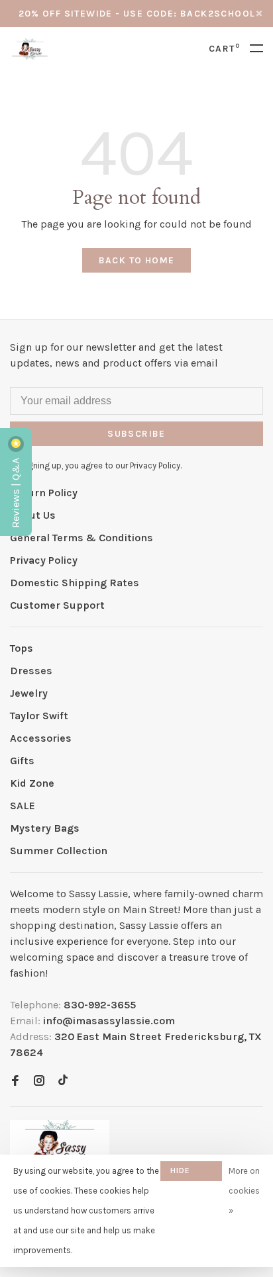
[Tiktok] (63, 1081)
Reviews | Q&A (15, 491)
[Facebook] (15, 1081)
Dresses (31, 670)
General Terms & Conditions (81, 537)
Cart (224, 48)
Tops (21, 648)
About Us (33, 515)
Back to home (137, 260)
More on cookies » (244, 1190)
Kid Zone (32, 783)
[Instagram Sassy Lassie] (39, 1081)
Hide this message (191, 1173)
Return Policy (44, 492)
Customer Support (57, 605)
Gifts (22, 760)
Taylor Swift (39, 715)
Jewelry (29, 693)
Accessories (41, 738)
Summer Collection (58, 850)
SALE (22, 805)
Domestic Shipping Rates (74, 582)
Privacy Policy (44, 560)
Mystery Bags (45, 828)
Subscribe (136, 433)
